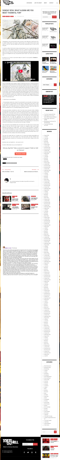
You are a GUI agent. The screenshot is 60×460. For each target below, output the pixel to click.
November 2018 (47, 276)
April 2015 (46, 342)
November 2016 (47, 313)
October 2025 (46, 150)
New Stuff (55, 438)
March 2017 (46, 307)
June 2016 (46, 320)
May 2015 (46, 340)
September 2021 (47, 225)
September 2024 (47, 170)
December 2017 (47, 293)
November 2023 (47, 185)
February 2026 (47, 144)
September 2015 (47, 334)
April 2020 (46, 250)
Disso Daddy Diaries (47, 376)
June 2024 (46, 174)
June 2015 (46, 339)
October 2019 (46, 260)
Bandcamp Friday (47, 367)
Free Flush (46, 381)
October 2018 (46, 278)
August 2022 (46, 208)
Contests (46, 370)
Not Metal (33, 205)
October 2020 (46, 241)
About (45, 2)
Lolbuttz (14, 204)
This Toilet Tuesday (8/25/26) (49, 114)
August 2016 (46, 317)
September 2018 (47, 279)
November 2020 (47, 240)
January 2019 (46, 273)
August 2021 (46, 226)
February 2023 (47, 199)
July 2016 (46, 319)
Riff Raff (46, 408)
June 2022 (46, 211)
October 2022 (46, 205)
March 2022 (46, 215)
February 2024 (47, 180)
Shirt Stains (46, 413)
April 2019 (46, 269)
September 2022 (47, 206)
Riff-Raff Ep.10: (54, 456)
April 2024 (46, 177)
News (45, 393)
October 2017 (46, 296)
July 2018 (46, 282)
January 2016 (46, 328)
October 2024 (46, 168)
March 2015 (46, 343)
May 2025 (46, 158)
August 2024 (46, 171)
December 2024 (47, 165)
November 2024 (47, 167)
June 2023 (46, 193)
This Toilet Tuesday (47, 420)
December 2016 (47, 311)
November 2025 (47, 149)
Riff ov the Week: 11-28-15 (8, 171)
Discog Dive (46, 373)
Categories (29, 2)
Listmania (46, 384)
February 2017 (47, 308)
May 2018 (46, 285)
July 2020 (46, 246)
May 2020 (46, 249)
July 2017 (46, 301)
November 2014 (47, 349)
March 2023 (46, 197)
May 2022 (46, 212)
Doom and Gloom (47, 378)
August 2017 (46, 299)
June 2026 (46, 138)
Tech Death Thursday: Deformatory (52, 449)
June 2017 (46, 302)
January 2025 (46, 164)
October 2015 (46, 333)
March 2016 (46, 325)
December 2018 (47, 275)
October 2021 (46, 223)
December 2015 (47, 330)
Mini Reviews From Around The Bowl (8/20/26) (53, 72)
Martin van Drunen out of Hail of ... (31, 171)
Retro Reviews (47, 403)
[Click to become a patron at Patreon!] (20, 153)
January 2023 (46, 200)
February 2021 (47, 235)
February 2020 (47, 253)
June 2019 (46, 266)
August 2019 (46, 263)
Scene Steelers (47, 411)
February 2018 (47, 290)
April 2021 (46, 232)
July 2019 (46, 264)
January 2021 (46, 237)
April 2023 (46, 196)
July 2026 (46, 136)
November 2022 (47, 203)
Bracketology (46, 368)
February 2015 (47, 345)
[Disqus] (20, 230)
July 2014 (46, 355)
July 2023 (46, 191)
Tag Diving (46, 414)
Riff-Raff (46, 410)
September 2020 (47, 243)
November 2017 (47, 295)
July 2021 (46, 228)
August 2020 (46, 244)
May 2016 (46, 322)
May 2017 (46, 304)
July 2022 (46, 209)
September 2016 (47, 316)
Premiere (46, 400)
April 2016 (46, 323)
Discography (46, 375)
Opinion (12, 16)
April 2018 (46, 287)
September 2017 (47, 298)
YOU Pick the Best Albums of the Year (45, 45)
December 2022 (47, 202)
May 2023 (46, 194)
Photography (46, 399)
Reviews (56, 439)
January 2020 (46, 255)
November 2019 (47, 258)
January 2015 (46, 346)
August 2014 (46, 354)
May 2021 (46, 231)
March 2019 (46, 270)
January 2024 (46, 182)
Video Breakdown (47, 423)
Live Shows (46, 385)
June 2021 (46, 229)
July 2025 (46, 155)
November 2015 (47, 331)
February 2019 (47, 272)
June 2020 (46, 247)
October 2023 (46, 187)
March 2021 (46, 234)
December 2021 (47, 220)
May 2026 (46, 139)
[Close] (42, 436)
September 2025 (47, 152)
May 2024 (46, 176)
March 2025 (46, 161)
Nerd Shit (14, 205)
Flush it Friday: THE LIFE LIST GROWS (45, 72)
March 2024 (46, 179)
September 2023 (47, 188)
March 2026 (46, 142)
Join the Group (38, 2)
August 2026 (46, 135)
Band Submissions (47, 365)
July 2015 (46, 337)
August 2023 (46, 190)
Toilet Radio (33, 196)
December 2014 (47, 348)
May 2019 (46, 267)
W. (10, 179)
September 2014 (47, 352)
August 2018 (46, 281)
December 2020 (47, 238)
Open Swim (7, 16)
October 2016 (46, 314)
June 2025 (46, 156)
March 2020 (46, 252)
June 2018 (46, 284)
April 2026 (46, 141)
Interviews (45, 96)
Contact (51, 2)
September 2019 (47, 261)
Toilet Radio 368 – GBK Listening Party (34, 199)
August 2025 (46, 153)
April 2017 (46, 305)
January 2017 (46, 310)
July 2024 (46, 173)
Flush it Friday (46, 379)
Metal (4, 16)
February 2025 (47, 162)
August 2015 (46, 336)
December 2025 (47, 147)
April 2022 (46, 214)
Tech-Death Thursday (54, 447)
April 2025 (46, 159)
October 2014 (46, 351)
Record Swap (46, 402)
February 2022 (47, 217)
